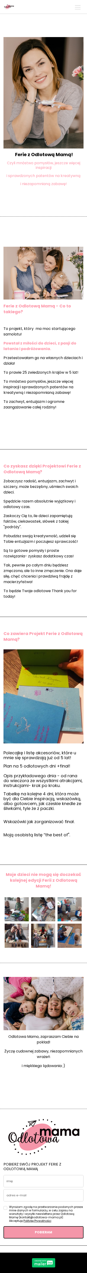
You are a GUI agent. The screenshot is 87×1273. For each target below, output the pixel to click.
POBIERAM (43, 1232)
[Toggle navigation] (78, 6)
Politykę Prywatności (37, 1221)
